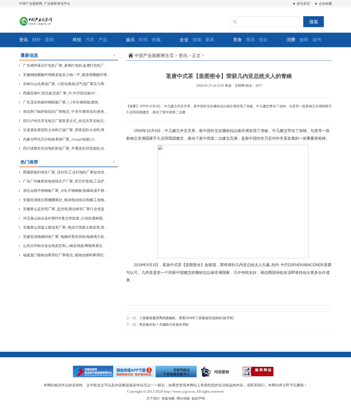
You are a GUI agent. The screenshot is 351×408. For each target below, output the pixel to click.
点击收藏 (325, 3)
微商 (303, 39)
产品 (102, 39)
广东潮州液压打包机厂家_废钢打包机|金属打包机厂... (63, 65)
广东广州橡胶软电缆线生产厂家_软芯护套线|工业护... (63, 181)
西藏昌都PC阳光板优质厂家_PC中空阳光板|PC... (58, 93)
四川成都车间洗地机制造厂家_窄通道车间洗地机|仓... (63, 148)
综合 (263, 39)
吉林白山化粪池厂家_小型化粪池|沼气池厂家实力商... (63, 84)
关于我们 (153, 398)
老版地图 (168, 398)
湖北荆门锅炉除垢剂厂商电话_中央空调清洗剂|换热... (63, 111)
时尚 (143, 39)
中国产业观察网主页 (154, 55)
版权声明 (198, 398)
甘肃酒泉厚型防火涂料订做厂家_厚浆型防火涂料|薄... (63, 130)
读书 (316, 39)
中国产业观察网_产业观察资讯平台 (44, 3)
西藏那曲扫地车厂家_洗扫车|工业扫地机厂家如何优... (63, 172)
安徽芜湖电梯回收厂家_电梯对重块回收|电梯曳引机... (63, 237)
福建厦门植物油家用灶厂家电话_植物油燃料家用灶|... (63, 255)
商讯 (250, 39)
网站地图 (183, 398)
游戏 (197, 39)
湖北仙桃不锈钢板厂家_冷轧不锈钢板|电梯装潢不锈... (63, 190)
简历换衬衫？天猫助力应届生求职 (164, 325)
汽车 (90, 39)
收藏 (156, 39)
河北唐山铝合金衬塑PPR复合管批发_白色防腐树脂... (62, 218)
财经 (36, 39)
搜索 (313, 21)
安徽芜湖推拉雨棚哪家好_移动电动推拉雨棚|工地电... (63, 200)
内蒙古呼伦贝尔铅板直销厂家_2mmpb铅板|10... (58, 139)
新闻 (49, 39)
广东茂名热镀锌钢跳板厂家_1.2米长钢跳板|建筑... (60, 102)
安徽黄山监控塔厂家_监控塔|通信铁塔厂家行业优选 (61, 209)
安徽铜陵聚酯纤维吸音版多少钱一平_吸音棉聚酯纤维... (64, 75)
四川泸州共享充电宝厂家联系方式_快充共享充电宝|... (63, 121)
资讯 (183, 55)
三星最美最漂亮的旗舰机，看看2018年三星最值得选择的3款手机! (186, 318)
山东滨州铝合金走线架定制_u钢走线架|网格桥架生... (62, 246)
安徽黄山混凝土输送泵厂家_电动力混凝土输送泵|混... (63, 227)
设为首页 (303, 3)
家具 (209, 39)
